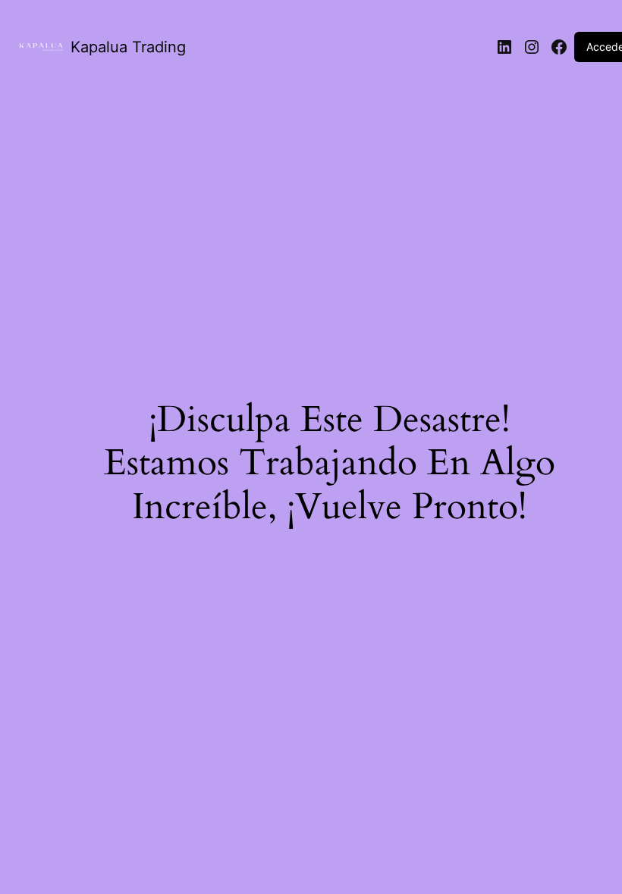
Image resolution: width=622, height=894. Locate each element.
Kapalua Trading (128, 47)
